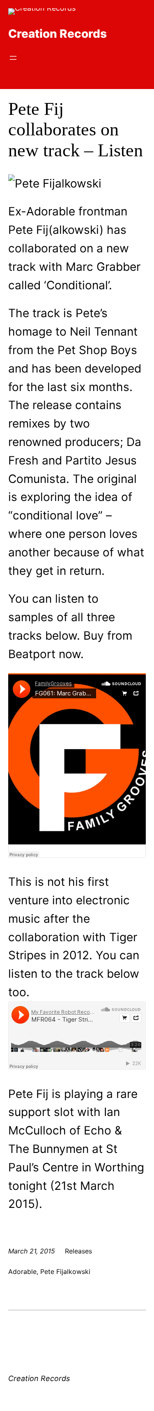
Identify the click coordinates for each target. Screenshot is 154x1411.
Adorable (22, 1271)
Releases (78, 1251)
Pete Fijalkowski (65, 1271)
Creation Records (57, 34)
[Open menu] (13, 58)
